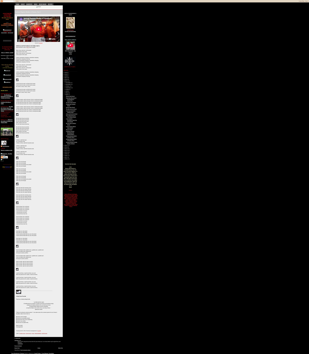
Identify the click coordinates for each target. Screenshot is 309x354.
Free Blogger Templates (48, 353)
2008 (66, 155)
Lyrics (70, 53)
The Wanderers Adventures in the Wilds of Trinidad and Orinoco (7, 96)
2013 (66, 147)
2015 (66, 81)
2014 (66, 145)
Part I (28, 47)
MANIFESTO (29, 4)
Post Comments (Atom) (25, 350)
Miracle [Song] (69, 129)
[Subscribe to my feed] (2, 161)
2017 (66, 77)
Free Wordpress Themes (17, 353)
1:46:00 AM (20, 343)
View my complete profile (6, 150)
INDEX (35, 4)
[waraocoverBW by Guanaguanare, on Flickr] (7, 79)
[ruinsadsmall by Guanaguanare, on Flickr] (7, 75)
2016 (66, 79)
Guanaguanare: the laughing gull (38, 8)
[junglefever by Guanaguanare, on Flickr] (7, 82)
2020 (66, 72)
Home (39, 348)
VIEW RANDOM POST (70, 36)
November (68, 84)
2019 (66, 74)
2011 (66, 150)
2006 (66, 159)
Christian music (22, 333)
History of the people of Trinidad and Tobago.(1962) (6, 121)
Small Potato (37, 353)
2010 (66, 152)
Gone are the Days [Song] (71, 114)
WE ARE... (50, 4)
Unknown (16, 340)
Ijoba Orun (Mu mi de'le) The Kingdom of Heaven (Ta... (71, 99)
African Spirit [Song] (70, 96)
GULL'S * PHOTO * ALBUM (7, 52)
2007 (66, 157)
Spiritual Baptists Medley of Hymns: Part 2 (28, 12)
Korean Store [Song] (70, 107)
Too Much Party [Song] (71, 102)
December (68, 82)
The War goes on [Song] (71, 109)
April (67, 94)
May (67, 92)
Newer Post (17, 348)
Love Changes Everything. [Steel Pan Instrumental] (71, 120)
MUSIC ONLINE (42, 4)
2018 (66, 76)
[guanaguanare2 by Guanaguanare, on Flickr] (7, 30)
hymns (33, 333)
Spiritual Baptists (38, 333)
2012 (66, 148)
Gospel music (28, 333)
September (68, 87)
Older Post (60, 348)
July (67, 91)
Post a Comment (18, 345)
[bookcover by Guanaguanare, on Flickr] (7, 70)
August (67, 89)
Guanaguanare (5, 146)
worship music (44, 333)
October (67, 86)
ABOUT (22, 4)
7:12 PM (39, 330)
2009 (66, 153)
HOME (17, 4)
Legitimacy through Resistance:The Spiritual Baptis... (70, 133)
